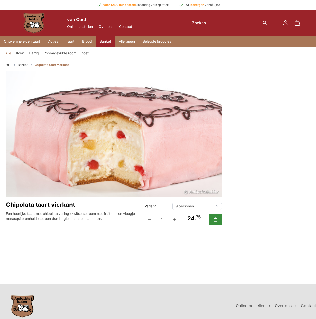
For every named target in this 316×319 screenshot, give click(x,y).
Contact (125, 26)
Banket (105, 41)
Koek (20, 53)
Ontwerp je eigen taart (22, 41)
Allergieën (127, 41)
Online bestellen (80, 26)
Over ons (106, 26)
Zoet (85, 53)
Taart (70, 41)
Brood (87, 41)
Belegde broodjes (157, 41)
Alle (8, 53)
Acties (53, 41)
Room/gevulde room (60, 53)
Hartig (34, 53)
